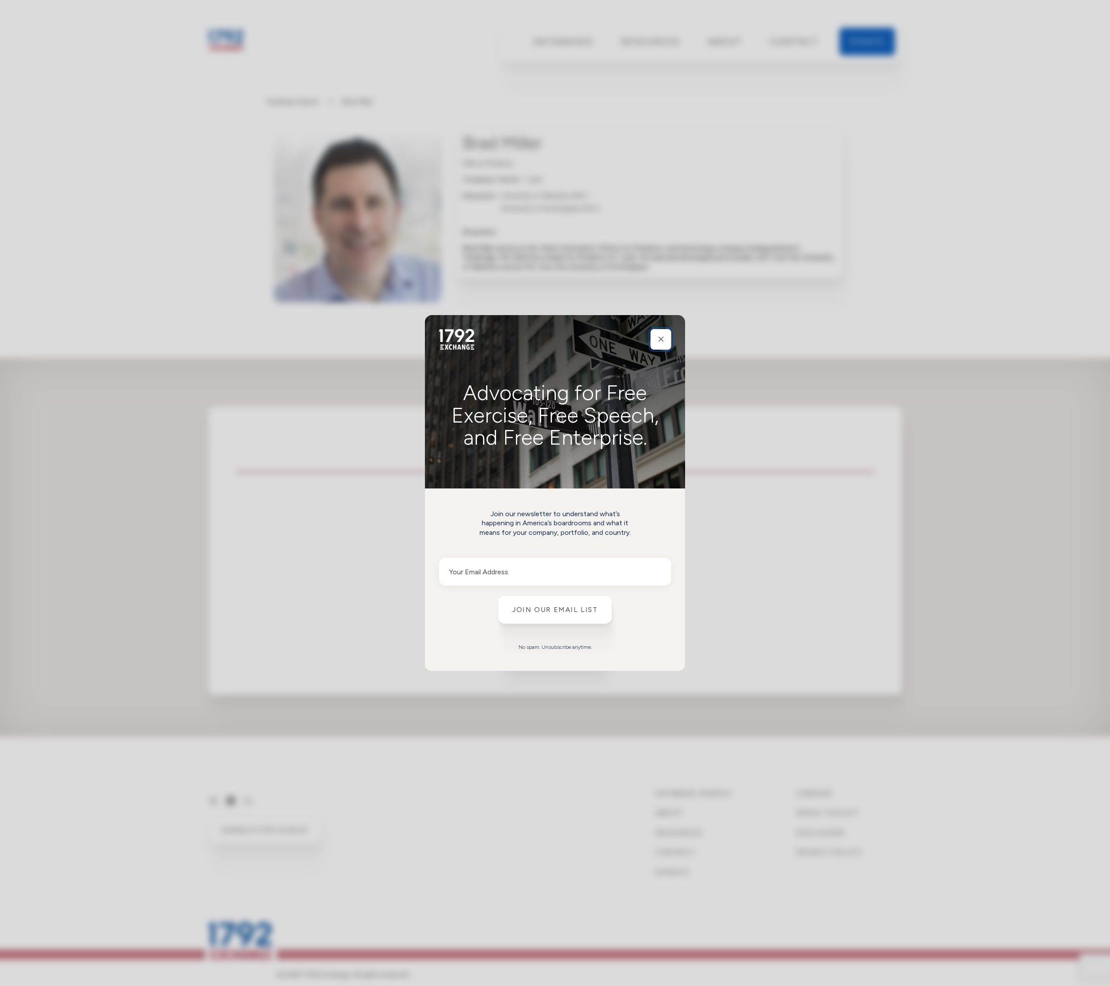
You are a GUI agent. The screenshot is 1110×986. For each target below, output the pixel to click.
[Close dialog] (660, 339)
